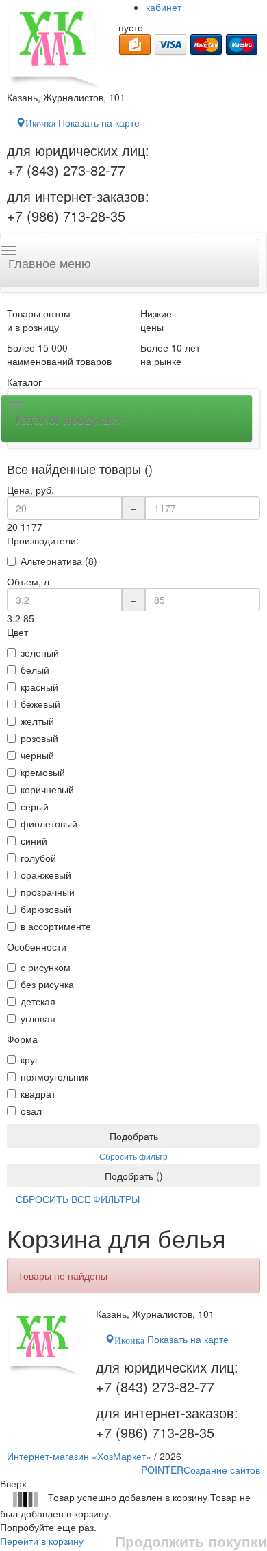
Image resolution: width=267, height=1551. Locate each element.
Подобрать (134, 1136)
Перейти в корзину (42, 1541)
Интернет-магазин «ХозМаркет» (79, 1456)
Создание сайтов (200, 1469)
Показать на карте (82, 122)
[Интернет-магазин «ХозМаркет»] (56, 45)
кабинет (163, 7)
